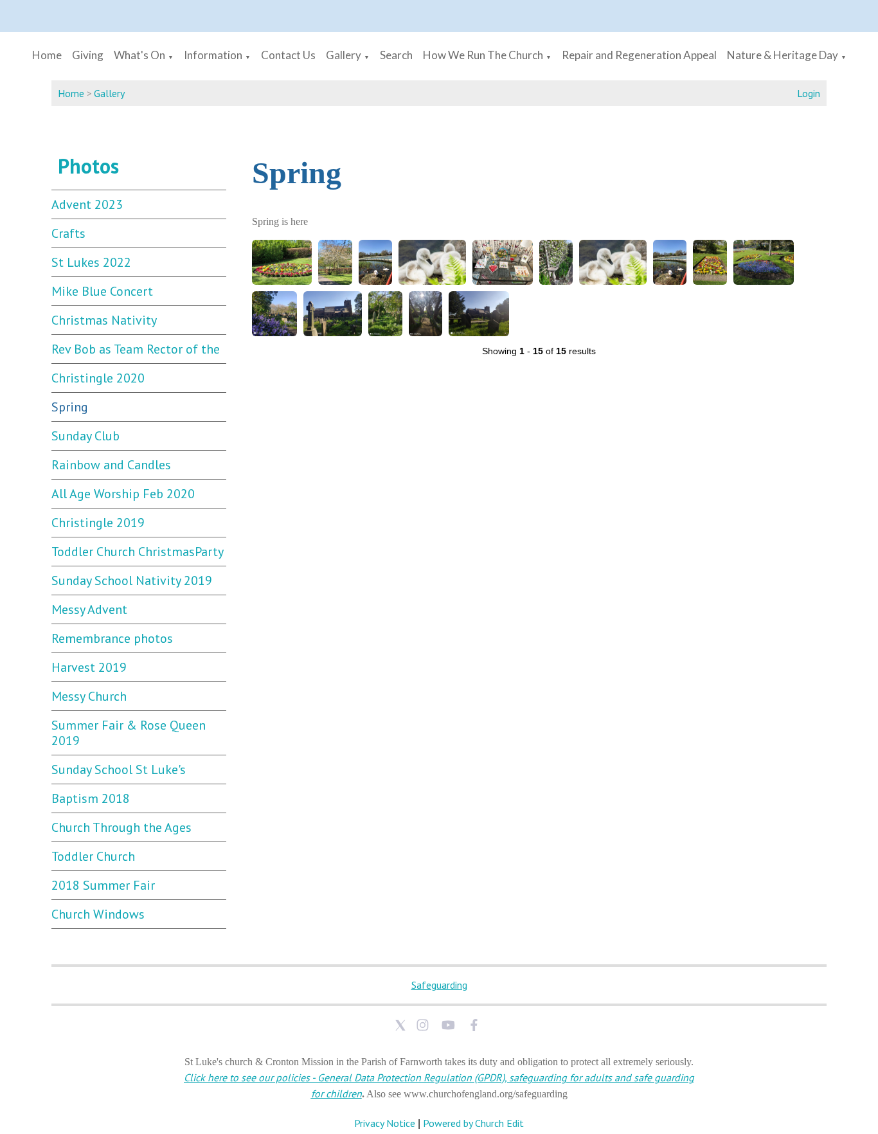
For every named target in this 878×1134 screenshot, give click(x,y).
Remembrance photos (112, 638)
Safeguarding (439, 984)
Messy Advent (89, 609)
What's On (139, 55)
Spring (69, 407)
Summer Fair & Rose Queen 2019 (128, 733)
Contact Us (288, 55)
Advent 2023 (87, 204)
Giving (87, 55)
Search (396, 55)
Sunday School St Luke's (118, 769)
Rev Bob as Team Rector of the (135, 349)
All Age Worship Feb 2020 (123, 493)
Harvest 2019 (89, 667)
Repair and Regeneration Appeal (639, 55)
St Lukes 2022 (91, 262)
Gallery (343, 55)
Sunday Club (85, 436)
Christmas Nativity (104, 320)
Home (47, 55)
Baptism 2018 (90, 798)
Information (213, 55)
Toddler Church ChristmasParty (137, 551)
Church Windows (98, 914)
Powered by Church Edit (473, 1123)
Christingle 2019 (98, 522)
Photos (88, 165)
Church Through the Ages (121, 827)
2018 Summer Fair (103, 885)
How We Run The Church (483, 55)
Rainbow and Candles (111, 464)
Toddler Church (93, 856)
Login (808, 93)
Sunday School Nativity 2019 (131, 580)
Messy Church (89, 696)
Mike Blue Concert (102, 291)
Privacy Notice (384, 1123)
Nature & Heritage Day (782, 55)
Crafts (68, 233)
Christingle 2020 (98, 378)
